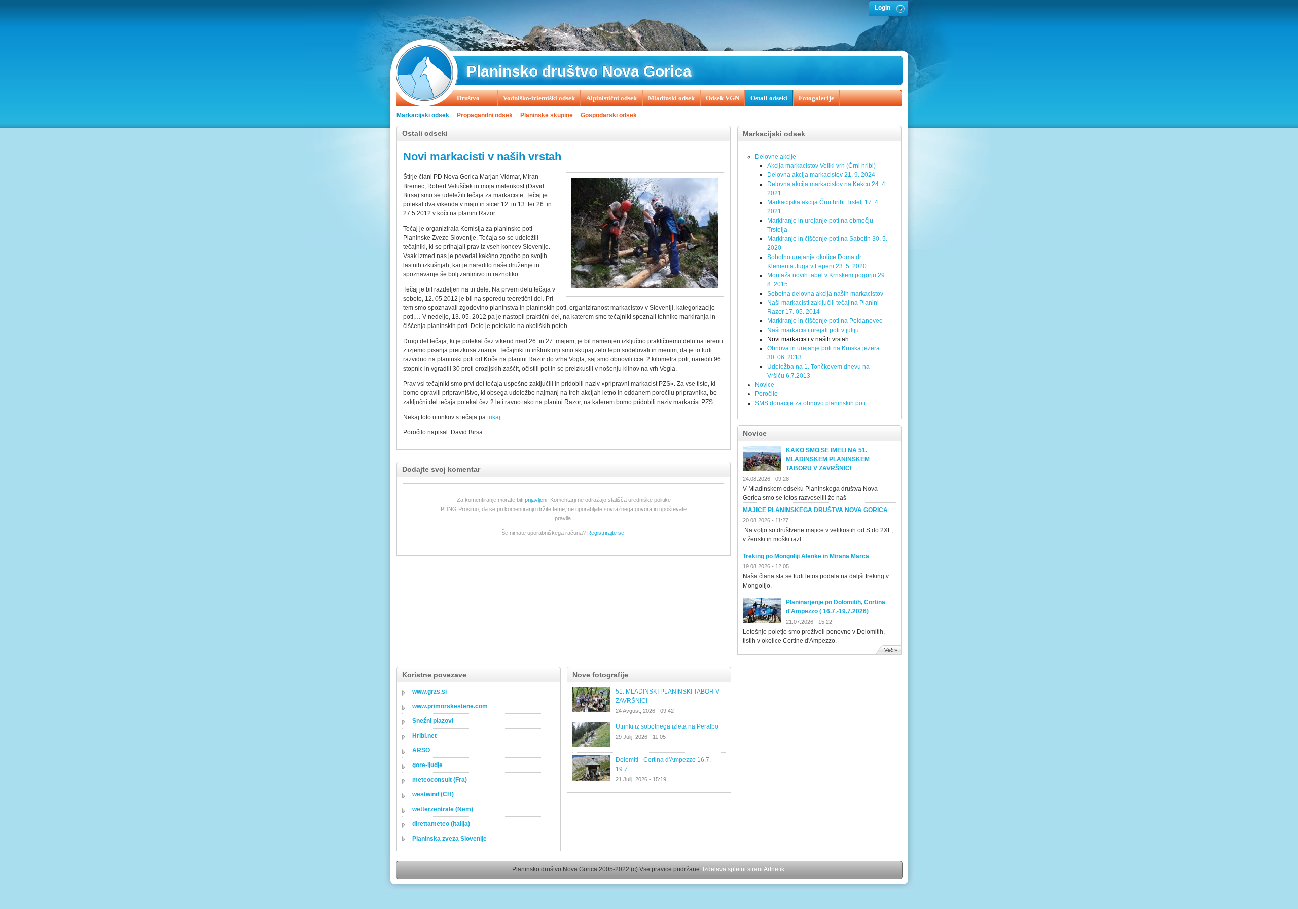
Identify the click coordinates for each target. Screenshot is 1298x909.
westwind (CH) (433, 794)
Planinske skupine (546, 115)
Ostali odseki (768, 98)
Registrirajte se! (606, 533)
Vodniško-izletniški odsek (539, 98)
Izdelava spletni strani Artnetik (743, 869)
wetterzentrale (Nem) (442, 809)
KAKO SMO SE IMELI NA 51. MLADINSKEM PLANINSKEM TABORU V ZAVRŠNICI (828, 459)
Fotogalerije (816, 98)
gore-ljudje (427, 765)
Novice (764, 384)
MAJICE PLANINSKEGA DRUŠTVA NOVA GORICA (815, 510)
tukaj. (494, 417)
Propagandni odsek (485, 115)
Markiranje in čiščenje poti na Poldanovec (824, 320)
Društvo (468, 98)
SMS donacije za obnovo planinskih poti (810, 403)
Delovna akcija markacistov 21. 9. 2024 (821, 174)
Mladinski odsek (671, 98)
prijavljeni (536, 500)
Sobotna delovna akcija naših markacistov (825, 293)
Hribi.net (424, 735)
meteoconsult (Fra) (439, 779)
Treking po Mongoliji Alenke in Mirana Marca (806, 556)
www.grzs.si (429, 691)
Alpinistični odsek (611, 98)
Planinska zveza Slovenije (449, 838)
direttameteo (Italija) (441, 823)
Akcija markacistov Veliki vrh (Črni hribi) (821, 165)
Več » (890, 650)
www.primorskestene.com (450, 706)
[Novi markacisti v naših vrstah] (644, 286)
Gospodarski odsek (609, 115)
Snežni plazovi (432, 720)
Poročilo (766, 393)
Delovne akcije (775, 156)
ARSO (421, 750)
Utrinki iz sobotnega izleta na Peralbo (667, 726)
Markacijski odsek (422, 115)
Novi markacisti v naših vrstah (808, 339)
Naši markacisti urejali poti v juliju (813, 330)
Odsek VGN (722, 98)
